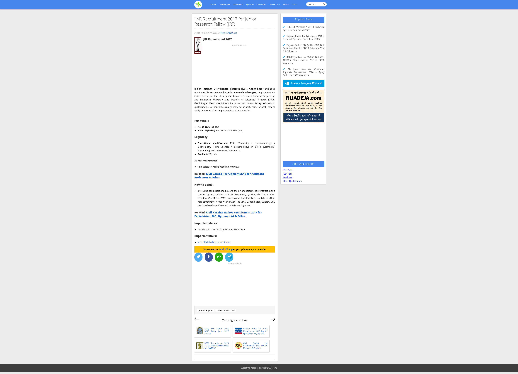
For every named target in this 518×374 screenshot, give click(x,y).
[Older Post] (273, 319)
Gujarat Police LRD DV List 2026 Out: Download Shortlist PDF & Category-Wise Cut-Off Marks (303, 48)
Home (213, 4)
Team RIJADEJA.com (229, 33)
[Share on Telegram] (229, 257)
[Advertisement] (234, 76)
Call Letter (261, 4)
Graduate (287, 177)
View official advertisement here (214, 242)
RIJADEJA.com (270, 367)
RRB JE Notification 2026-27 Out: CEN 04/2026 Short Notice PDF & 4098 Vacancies (303, 60)
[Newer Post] (196, 319)
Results (285, 4)
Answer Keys (274, 4)
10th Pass (287, 170)
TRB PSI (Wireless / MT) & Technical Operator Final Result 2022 (303, 28)
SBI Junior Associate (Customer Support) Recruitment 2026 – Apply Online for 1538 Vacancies (303, 72)
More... (295, 4)
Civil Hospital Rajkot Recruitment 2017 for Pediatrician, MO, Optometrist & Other (228, 214)
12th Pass (287, 173)
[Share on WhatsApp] (219, 257)
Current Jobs (224, 4)
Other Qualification (226, 310)
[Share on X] (198, 257)
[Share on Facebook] (209, 257)
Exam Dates (238, 4)
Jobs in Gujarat (205, 310)
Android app (226, 249)
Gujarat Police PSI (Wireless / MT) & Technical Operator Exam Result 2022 (303, 37)
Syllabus (250, 4)
